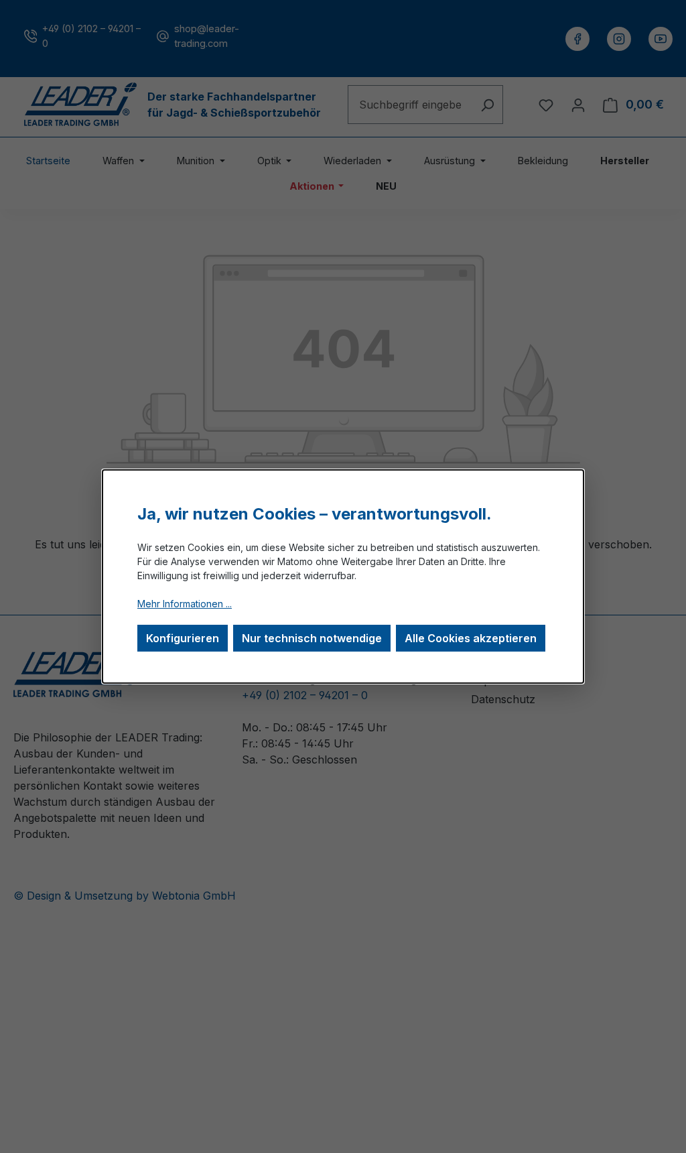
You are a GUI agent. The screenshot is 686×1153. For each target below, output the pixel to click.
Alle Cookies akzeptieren (471, 638)
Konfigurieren (182, 638)
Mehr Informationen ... (184, 603)
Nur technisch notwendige (312, 638)
